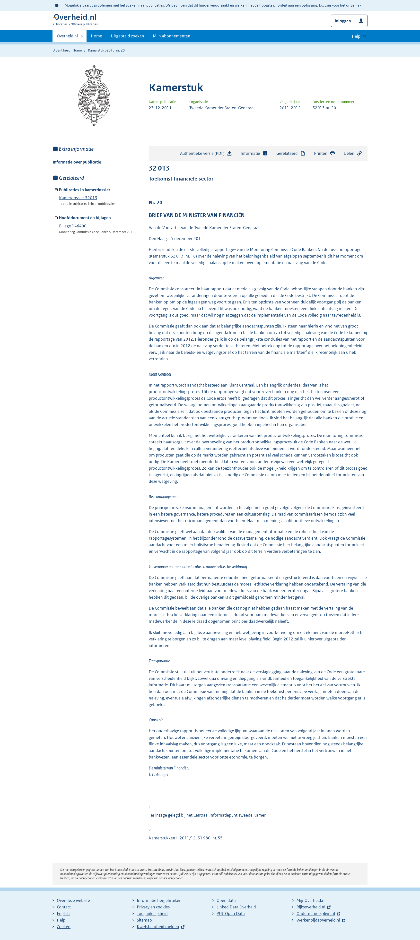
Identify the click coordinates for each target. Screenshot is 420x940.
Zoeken (63, 926)
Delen (349, 153)
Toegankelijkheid (152, 913)
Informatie (250, 153)
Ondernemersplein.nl (316, 913)
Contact (64, 907)
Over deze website (73, 900)
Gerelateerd (287, 153)
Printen (320, 153)
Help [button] (356, 36)
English (63, 913)
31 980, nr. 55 (210, 838)
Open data (226, 900)
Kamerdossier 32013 (78, 197)
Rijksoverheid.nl (311, 907)
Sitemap (144, 920)
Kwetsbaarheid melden (158, 926)
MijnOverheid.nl (311, 900)
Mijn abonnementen (171, 36)
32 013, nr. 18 (183, 256)
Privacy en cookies (153, 907)
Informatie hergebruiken (159, 900)
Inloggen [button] (343, 21)
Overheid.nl (67, 37)
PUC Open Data (231, 913)
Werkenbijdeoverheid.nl (318, 920)
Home (96, 36)
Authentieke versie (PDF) (203, 155)
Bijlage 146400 (73, 226)
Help (61, 920)
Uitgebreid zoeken (127, 36)
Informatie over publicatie (77, 162)
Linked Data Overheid (236, 907)
